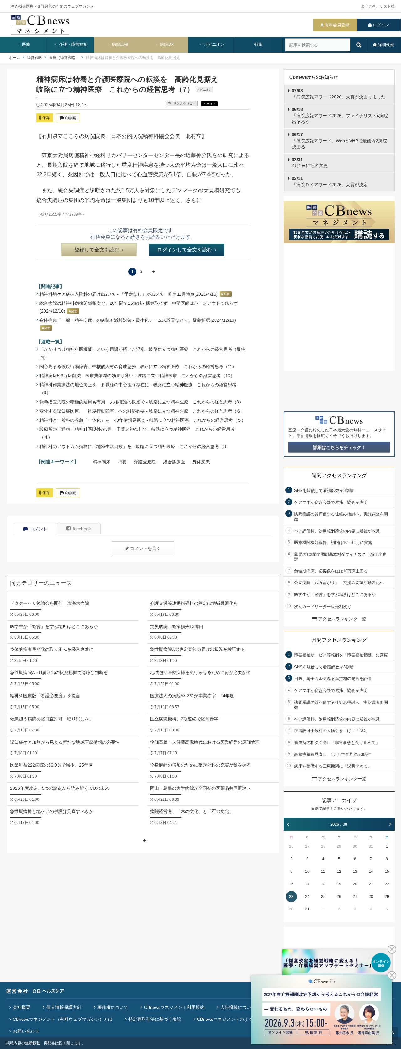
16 (291, 884)
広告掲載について (237, 1007)
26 (291, 846)
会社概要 (21, 1007)
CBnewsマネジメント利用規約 (174, 1007)
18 (323, 884)
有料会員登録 (337, 25)
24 (307, 896)
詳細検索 (386, 44)
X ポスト (209, 104)
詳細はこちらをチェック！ (339, 447)
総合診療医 (174, 461)
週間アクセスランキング (339, 475)
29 (339, 846)
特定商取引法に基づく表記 (154, 1019)
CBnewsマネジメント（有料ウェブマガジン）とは (62, 1019)
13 (355, 871)
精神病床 (101, 461)
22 (387, 884)
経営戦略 (34, 57)
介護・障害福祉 (72, 44)
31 (371, 846)
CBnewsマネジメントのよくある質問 (233, 1019)
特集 (258, 44)
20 (355, 884)
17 (307, 884)
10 (307, 871)
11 (323, 871)
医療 (25, 44)
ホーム (14, 57)
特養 (122, 461)
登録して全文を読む (96, 249)
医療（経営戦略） (64, 57)
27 (307, 846)
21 (371, 884)
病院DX (166, 44)
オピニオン (213, 44)
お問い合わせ (26, 1031)
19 (339, 884)
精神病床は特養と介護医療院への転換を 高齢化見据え (133, 57)
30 (355, 846)
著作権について (112, 1007)
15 (387, 871)
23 (291, 896)
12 (339, 871)
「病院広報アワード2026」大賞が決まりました (338, 93)
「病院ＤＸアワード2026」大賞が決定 (330, 181)
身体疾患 (201, 461)
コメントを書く (145, 548)
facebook (82, 528)
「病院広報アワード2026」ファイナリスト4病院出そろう (340, 115)
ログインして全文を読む (184, 249)
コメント (38, 528)
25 (323, 896)
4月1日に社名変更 (310, 162)
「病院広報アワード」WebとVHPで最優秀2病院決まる (339, 140)
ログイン (381, 25)
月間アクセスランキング (339, 640)
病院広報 (119, 44)
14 (371, 871)
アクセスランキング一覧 (342, 618)
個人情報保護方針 (63, 1007)
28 (323, 846)
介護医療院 (145, 461)
